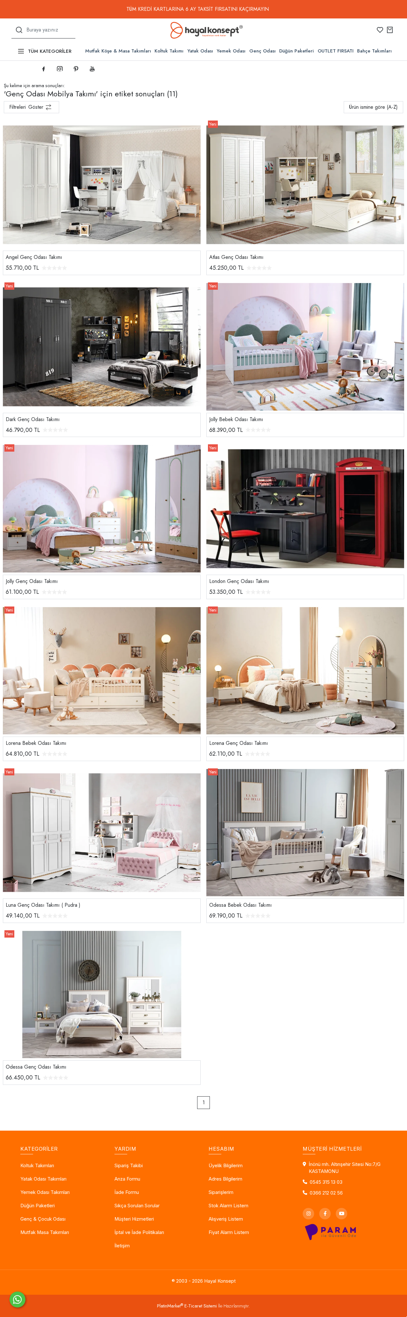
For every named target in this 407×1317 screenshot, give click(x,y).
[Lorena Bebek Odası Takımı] (102, 670)
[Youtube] (341, 1213)
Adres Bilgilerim (225, 1179)
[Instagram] (308, 1213)
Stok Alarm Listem (228, 1206)
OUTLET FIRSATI (336, 50)
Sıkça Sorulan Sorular (137, 1206)
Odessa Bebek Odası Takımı (240, 905)
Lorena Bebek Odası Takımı (36, 743)
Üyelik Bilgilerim (226, 1165)
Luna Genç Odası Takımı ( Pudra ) (43, 905)
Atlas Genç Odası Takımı (236, 257)
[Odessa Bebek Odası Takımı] (305, 831)
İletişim (122, 1246)
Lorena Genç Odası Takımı (238, 743)
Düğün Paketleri (296, 50)
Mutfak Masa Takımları (44, 1232)
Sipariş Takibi (128, 1165)
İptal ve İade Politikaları (139, 1232)
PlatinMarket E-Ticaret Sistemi (187, 1305)
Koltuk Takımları (37, 1165)
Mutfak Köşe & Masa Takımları (118, 50)
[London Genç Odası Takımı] (305, 508)
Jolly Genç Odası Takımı (32, 581)
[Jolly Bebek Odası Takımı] (305, 346)
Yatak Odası (200, 50)
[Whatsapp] (17, 1299)
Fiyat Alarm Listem (229, 1232)
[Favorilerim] (380, 30)
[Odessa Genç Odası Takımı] (102, 994)
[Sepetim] (390, 30)
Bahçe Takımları (374, 50)
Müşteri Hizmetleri (134, 1219)
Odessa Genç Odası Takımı (36, 1067)
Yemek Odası (231, 50)
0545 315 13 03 (326, 1182)
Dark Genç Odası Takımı (33, 419)
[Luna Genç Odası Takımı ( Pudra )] (102, 831)
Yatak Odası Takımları (43, 1179)
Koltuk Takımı (169, 50)
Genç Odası (262, 50)
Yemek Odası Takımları (45, 1192)
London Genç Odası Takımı (239, 581)
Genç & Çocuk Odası (43, 1219)
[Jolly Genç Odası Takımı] (102, 508)
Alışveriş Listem (226, 1219)
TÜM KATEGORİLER (50, 51)
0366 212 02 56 (326, 1193)
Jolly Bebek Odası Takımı (236, 419)
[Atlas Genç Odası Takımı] (305, 184)
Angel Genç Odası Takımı (34, 257)
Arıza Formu (127, 1179)
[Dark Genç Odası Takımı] (102, 346)
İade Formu (126, 1192)
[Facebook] (325, 1213)
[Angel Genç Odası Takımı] (102, 184)
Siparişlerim (221, 1192)
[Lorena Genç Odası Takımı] (305, 670)
